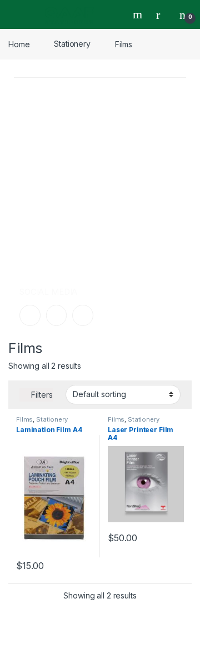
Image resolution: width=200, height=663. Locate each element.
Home (18, 43)
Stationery (72, 43)
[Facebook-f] (30, 315)
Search (139, 14)
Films (24, 419)
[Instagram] (56, 315)
